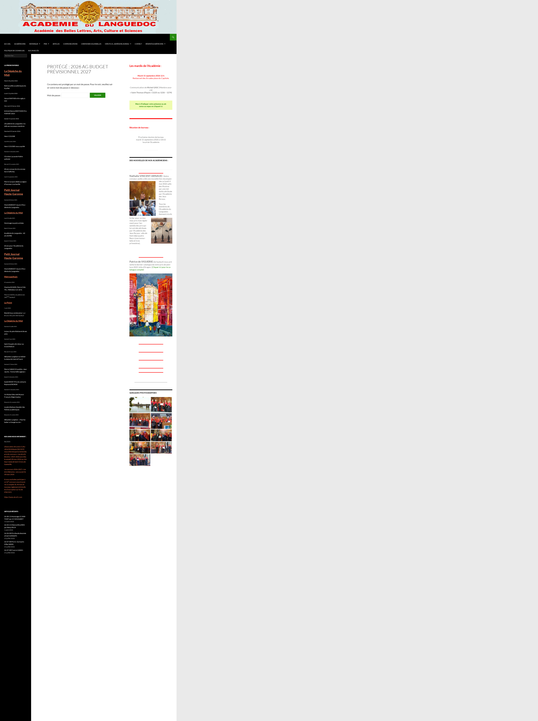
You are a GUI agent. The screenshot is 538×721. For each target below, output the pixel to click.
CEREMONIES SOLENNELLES (91, 44)
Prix (45, 44)
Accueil (7, 44)
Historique (33, 44)
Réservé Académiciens (154, 44)
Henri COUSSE (9, 136)
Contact (138, 44)
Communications (70, 44)
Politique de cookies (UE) (14, 50)
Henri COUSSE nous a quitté (14, 146)
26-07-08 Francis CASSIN (13, 550)
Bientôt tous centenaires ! (13, 313)
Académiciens (19, 44)
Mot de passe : (54, 95)
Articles (56, 44)
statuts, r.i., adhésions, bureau (117, 44)
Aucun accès (33, 50)
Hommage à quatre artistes (14, 223)
